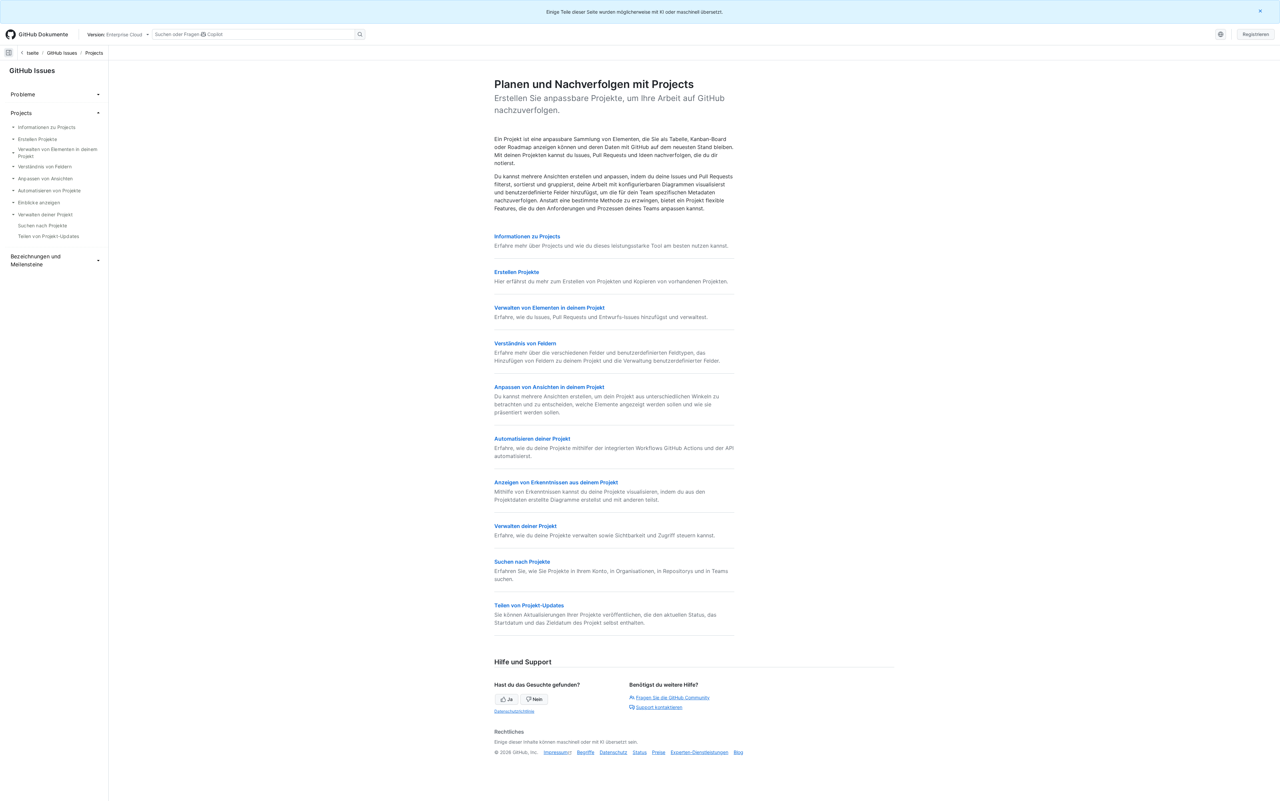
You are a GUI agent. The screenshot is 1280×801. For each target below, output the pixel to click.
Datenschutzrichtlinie (514, 711)
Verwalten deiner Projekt (525, 526)
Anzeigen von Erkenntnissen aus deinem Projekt (556, 482)
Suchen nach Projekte (522, 561)
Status (640, 752)
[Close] (1261, 11)
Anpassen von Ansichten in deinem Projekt (549, 387)
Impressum (556, 752)
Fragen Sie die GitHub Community (673, 697)
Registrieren (1256, 34)
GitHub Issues (62, 53)
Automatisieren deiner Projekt (532, 438)
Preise (658, 752)
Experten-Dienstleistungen (699, 752)
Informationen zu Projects (527, 236)
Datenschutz (613, 752)
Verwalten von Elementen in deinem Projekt (549, 307)
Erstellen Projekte (516, 272)
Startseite (28, 53)
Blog (738, 752)
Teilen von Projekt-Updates (529, 605)
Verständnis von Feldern (525, 343)
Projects (94, 53)
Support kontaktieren (659, 707)
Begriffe (585, 752)
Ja (510, 699)
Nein (537, 699)
